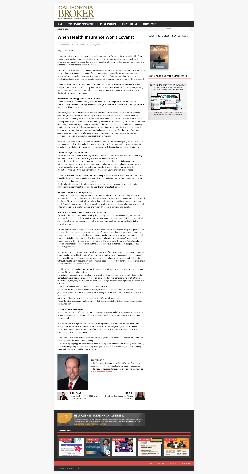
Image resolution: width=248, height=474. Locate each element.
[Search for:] (178, 29)
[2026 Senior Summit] (71, 447)
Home (59, 24)
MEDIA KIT (173, 463)
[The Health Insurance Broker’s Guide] (150, 447)
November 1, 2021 (68, 44)
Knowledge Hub (129, 24)
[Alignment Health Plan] (176, 447)
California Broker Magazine (89, 44)
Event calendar (108, 24)
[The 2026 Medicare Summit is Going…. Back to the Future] (124, 447)
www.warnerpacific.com (101, 371)
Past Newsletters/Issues (80, 24)
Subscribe (161, 463)
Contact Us (149, 24)
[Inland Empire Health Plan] (98, 447)
